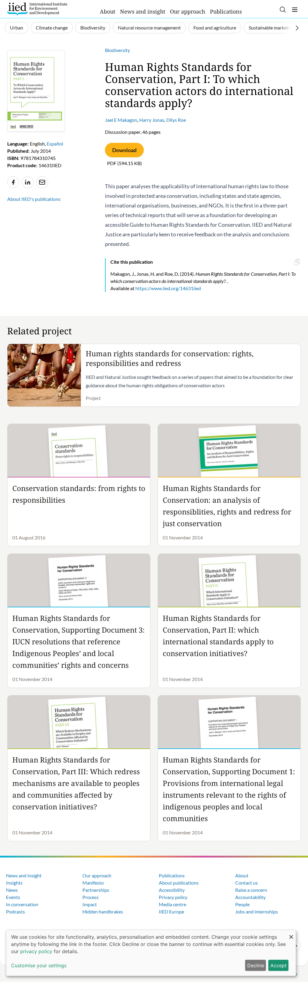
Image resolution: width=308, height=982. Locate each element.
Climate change (52, 27)
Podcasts (15, 911)
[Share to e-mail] (42, 182)
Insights (14, 882)
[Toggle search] (283, 9)
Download (124, 150)
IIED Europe (171, 911)
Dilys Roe (176, 120)
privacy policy (36, 951)
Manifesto (93, 882)
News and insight (142, 11)
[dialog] (151, 953)
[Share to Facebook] (13, 182)
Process (90, 897)
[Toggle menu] (295, 10)
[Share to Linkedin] (28, 182)
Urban (16, 27)
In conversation (22, 904)
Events (13, 897)
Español (55, 143)
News (12, 890)
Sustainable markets (270, 27)
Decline (255, 965)
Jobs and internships (256, 911)
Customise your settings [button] (38, 965)
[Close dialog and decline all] (291, 934)
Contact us (246, 882)
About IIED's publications (33, 199)
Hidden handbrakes (102, 911)
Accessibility (172, 890)
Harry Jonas (151, 120)
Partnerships (95, 890)
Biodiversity (92, 27)
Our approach (187, 11)
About (107, 11)
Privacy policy (173, 897)
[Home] (37, 9)
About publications (179, 882)
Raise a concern (251, 890)
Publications (226, 11)
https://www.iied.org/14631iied (168, 288)
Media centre (172, 904)
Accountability (250, 897)
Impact (89, 904)
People (242, 904)
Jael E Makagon (121, 120)
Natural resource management (149, 27)
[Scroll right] (297, 28)
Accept (278, 965)
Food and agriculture (214, 27)
